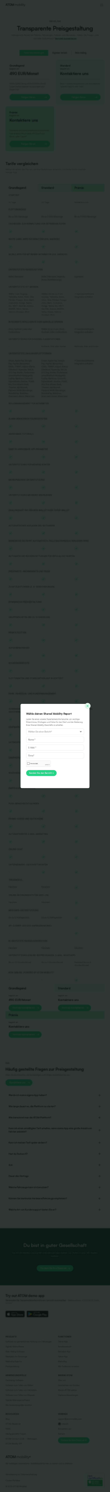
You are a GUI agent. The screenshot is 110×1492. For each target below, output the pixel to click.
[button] (55, 731)
